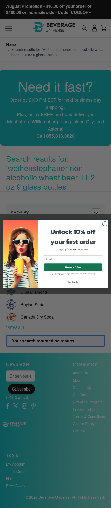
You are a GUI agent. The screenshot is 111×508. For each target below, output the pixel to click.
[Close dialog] (104, 223)
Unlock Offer (73, 267)
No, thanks (73, 281)
